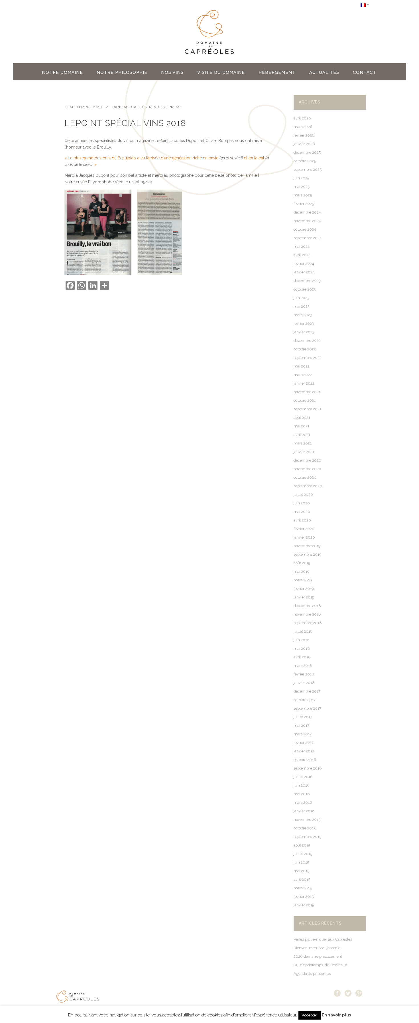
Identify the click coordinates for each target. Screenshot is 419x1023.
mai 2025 (302, 186)
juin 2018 (302, 640)
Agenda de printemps (312, 973)
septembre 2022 (308, 358)
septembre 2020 (308, 486)
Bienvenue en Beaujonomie (317, 948)
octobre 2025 (305, 161)
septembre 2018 (308, 623)
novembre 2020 (307, 469)
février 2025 (304, 204)
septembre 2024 (308, 238)
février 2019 (304, 588)
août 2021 (302, 417)
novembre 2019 (307, 546)
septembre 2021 (307, 409)
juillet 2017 (303, 717)
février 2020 (304, 529)
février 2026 (304, 135)
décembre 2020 (307, 460)
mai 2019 (302, 571)
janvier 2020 (304, 537)
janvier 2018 (304, 683)
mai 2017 (301, 725)
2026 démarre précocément (318, 956)
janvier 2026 (304, 144)
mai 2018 (302, 648)
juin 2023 (301, 298)
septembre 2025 (308, 169)
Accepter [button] (309, 1015)
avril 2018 (302, 657)
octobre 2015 (305, 828)
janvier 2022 (304, 383)
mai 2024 (302, 246)
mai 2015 (301, 871)
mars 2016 (303, 802)
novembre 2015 (307, 819)
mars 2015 (303, 888)
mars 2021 (303, 443)
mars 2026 (303, 127)
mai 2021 (301, 426)
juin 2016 (302, 785)
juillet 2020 (303, 494)
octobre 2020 (305, 477)
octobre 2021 (305, 400)
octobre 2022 (305, 349)
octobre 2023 (305, 289)
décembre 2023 (307, 281)
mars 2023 (303, 315)
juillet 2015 (303, 854)
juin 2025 (301, 178)
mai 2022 (302, 366)
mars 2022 (303, 375)
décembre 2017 (307, 691)
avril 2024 (302, 255)
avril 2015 (302, 879)
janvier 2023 (304, 332)
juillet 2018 (303, 631)
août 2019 (302, 563)
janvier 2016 (304, 811)
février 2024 (304, 263)
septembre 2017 (307, 708)
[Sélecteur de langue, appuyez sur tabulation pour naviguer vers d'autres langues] (364, 4)
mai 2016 (302, 794)
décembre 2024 (307, 212)
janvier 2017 (304, 751)
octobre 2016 (305, 760)
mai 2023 (302, 306)
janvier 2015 (304, 905)
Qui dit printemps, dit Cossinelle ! (321, 965)
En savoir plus (336, 1015)
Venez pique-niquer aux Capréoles (323, 939)
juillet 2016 (303, 777)
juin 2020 (302, 503)
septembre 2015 (307, 837)
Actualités (135, 107)
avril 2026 (302, 118)
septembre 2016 (308, 768)
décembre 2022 (307, 340)
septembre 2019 (308, 554)
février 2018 (304, 674)
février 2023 (304, 323)
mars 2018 (303, 665)
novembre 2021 (307, 392)
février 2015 (304, 896)
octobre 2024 (305, 229)
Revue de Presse (166, 107)
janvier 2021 (304, 452)
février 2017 (304, 742)
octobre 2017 (305, 700)
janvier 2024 (304, 272)
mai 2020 (302, 512)
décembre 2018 (307, 606)
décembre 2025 (307, 152)
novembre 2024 (307, 221)
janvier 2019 (304, 597)
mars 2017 (303, 734)
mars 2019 (303, 580)
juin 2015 (301, 862)
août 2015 (302, 845)
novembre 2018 (307, 614)
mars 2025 (303, 195)
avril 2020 (302, 520)
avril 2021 (302, 435)
